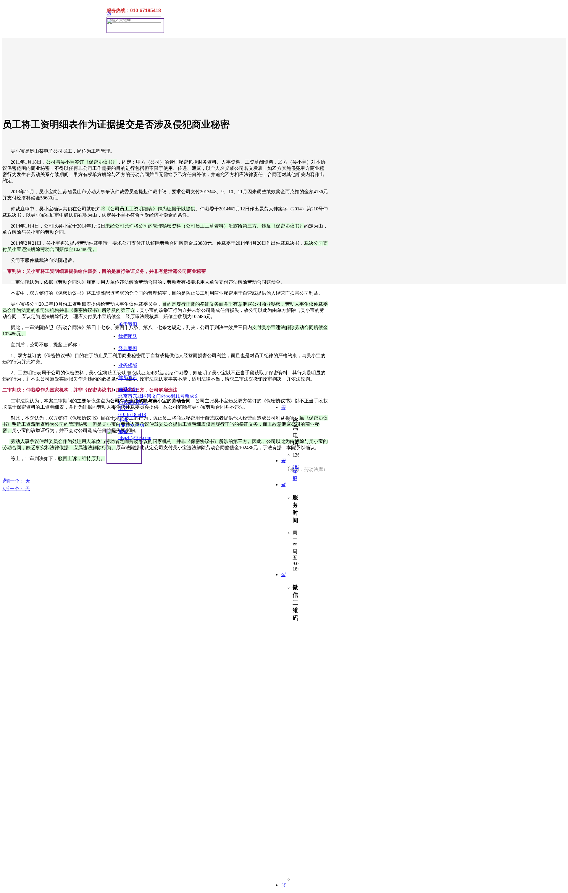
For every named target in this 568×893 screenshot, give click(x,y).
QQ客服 (296, 472)
